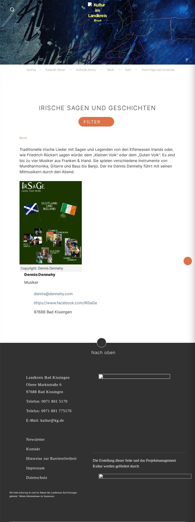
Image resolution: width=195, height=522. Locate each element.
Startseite (31, 69)
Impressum (35, 468)
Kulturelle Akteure (86, 69)
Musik (110, 69)
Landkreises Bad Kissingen (64, 492)
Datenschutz (36, 478)
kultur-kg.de (25, 492)
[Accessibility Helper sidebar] (188, 261)
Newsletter (35, 439)
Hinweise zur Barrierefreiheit (51, 458)
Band (128, 69)
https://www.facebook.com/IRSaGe (65, 302)
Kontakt (33, 449)
